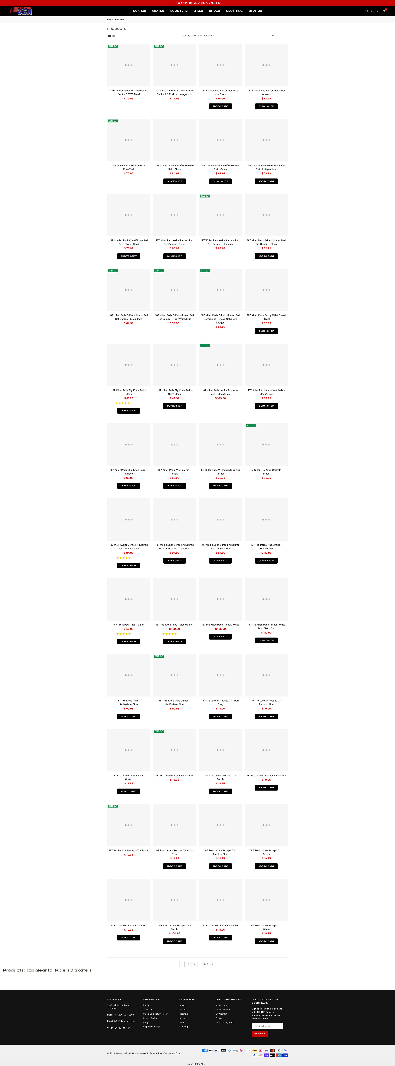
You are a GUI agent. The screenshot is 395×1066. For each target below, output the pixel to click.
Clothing (183, 1026)
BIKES (198, 11)
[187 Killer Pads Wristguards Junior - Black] (220, 444)
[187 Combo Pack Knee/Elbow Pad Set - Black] (174, 140)
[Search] (367, 11)
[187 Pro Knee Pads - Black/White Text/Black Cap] (266, 599)
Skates (182, 1009)
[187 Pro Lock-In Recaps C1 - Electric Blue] (266, 675)
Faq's (146, 1005)
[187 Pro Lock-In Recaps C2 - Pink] (128, 900)
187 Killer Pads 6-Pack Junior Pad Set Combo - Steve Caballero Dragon (220, 319)
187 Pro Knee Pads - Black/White (220, 624)
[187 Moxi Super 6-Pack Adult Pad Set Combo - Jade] (128, 519)
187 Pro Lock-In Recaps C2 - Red (220, 925)
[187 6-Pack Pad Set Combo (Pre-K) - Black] (220, 65)
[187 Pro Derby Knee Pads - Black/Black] (266, 519)
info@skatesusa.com (124, 1021)
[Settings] (372, 11)
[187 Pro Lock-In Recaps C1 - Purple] (220, 750)
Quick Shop (266, 105)
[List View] (114, 36)
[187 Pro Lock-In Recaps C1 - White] (266, 750)
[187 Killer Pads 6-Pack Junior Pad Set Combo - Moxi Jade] (128, 290)
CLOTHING (234, 11)
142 (206, 964)
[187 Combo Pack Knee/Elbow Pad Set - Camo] (220, 140)
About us (147, 1009)
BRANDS (255, 11)
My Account (221, 1005)
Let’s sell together (224, 1022)
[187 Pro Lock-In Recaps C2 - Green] (266, 825)
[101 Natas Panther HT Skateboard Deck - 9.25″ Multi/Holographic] (174, 65)
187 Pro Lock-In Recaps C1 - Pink (174, 775)
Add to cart (220, 105)
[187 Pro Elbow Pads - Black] (128, 599)
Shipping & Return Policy (155, 1014)
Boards (183, 1005)
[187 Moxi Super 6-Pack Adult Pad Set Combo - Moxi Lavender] (174, 519)
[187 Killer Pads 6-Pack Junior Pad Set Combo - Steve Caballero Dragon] (220, 290)
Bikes (182, 1018)
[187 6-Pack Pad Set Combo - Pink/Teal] (128, 140)
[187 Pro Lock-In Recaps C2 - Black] (128, 825)
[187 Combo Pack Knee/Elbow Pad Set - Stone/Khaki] (128, 215)
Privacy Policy (150, 1018)
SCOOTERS (179, 11)
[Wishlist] (378, 11)
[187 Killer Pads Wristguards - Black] (174, 444)
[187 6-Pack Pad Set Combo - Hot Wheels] (266, 65)
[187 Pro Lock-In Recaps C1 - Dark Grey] (220, 675)
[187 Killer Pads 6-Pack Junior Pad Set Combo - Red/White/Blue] (174, 290)
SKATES (158, 11)
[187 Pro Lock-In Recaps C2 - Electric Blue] (220, 825)
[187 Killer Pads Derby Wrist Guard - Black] (266, 290)
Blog (145, 1022)
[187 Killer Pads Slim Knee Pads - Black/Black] (266, 365)
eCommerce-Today (172, 1053)
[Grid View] (109, 36)
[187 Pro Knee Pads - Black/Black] (174, 599)
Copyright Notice (151, 1026)
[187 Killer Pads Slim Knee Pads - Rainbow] (128, 444)
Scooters (183, 1014)
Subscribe (260, 1034)
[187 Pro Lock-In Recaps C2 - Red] (220, 900)
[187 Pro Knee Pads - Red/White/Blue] (128, 675)
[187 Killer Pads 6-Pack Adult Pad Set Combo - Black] (174, 215)
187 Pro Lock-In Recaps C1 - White (266, 775)
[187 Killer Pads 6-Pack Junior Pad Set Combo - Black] (266, 215)
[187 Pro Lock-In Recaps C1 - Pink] (174, 750)
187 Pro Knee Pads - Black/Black (174, 624)
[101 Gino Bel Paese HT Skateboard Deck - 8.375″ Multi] (128, 65)
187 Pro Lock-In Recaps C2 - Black (128, 850)
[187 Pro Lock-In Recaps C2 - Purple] (174, 900)
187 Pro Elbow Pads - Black (128, 624)
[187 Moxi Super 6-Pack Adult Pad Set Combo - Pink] (220, 519)
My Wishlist (221, 1014)
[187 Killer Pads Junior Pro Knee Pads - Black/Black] (220, 365)
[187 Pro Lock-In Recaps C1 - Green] (128, 750)
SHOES (214, 11)
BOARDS (139, 11)
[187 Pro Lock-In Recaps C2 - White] (266, 900)
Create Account (223, 1009)
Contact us (221, 1018)
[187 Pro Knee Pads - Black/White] (220, 599)
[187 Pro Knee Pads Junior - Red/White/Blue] (174, 675)
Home (110, 20)
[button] (123, 403)
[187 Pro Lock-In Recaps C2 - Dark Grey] (174, 825)
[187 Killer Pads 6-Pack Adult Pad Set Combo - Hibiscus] (220, 215)
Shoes (182, 1022)
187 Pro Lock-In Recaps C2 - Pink (129, 925)
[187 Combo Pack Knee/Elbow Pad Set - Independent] (266, 140)
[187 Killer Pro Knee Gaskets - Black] (266, 444)
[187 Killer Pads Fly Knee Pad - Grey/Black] (174, 365)
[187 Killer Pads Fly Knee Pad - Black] (128, 365)
